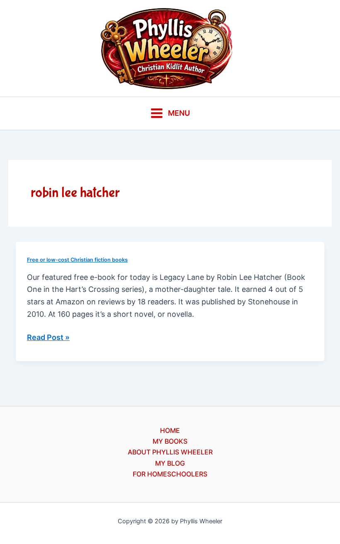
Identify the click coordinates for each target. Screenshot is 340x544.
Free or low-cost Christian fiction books (77, 260)
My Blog (170, 463)
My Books (170, 441)
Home (170, 430)
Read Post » (48, 338)
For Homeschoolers (170, 474)
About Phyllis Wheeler (170, 452)
